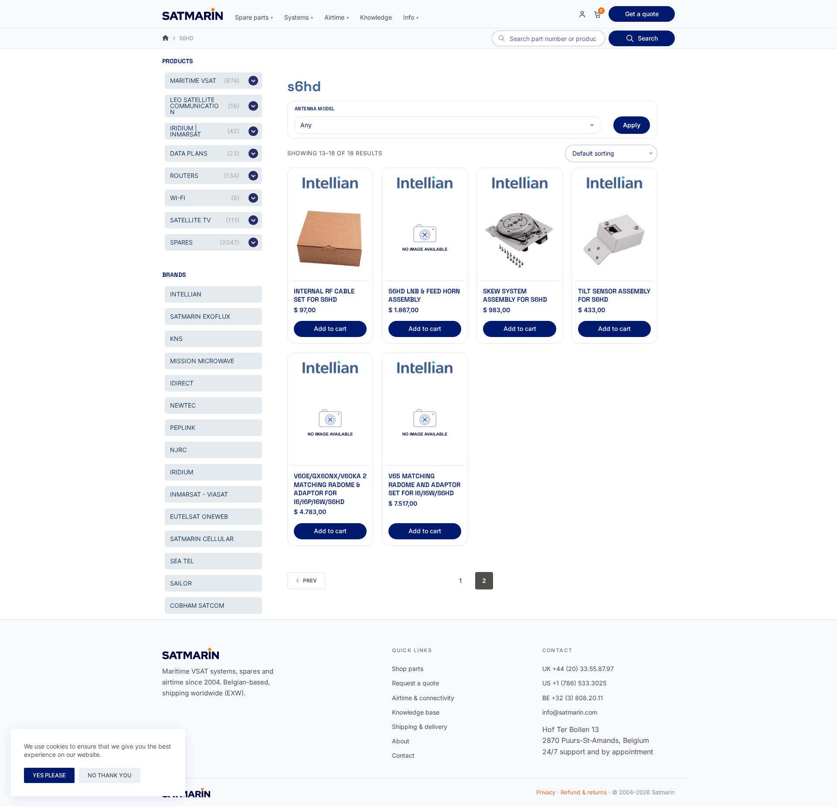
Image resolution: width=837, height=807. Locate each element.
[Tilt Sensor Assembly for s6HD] (614, 238)
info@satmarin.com (569, 712)
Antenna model (315, 109)
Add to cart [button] (330, 328)
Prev (310, 580)
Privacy (545, 792)
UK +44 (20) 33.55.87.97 (578, 668)
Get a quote (642, 13)
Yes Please (49, 775)
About (400, 741)
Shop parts (407, 668)
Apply (631, 125)
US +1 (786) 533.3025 (574, 683)
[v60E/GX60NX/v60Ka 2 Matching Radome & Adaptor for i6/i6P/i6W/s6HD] (330, 423)
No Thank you (110, 775)
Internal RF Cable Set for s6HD (324, 295)
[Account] (582, 14)
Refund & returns (584, 792)
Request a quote (415, 683)
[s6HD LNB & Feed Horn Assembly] (424, 238)
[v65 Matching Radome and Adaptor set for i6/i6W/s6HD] (424, 423)
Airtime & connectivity (423, 697)
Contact (403, 755)
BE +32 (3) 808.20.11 (572, 697)
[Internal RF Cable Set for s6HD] (330, 238)
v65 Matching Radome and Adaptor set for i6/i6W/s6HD (424, 484)
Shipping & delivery (419, 726)
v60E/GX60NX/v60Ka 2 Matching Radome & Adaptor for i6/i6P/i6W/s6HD (330, 489)
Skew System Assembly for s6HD (515, 295)
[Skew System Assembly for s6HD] (519, 238)
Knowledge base (415, 712)
